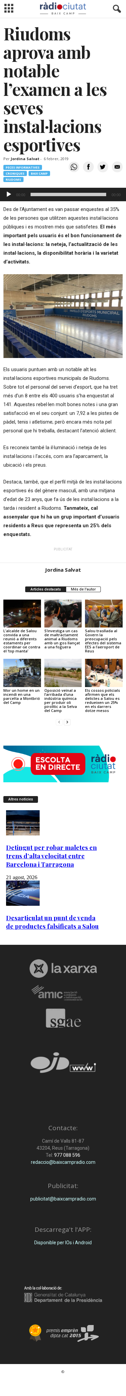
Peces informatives (23, 167)
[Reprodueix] (8, 194)
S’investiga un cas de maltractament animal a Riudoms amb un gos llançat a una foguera (62, 638)
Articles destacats (46, 589)
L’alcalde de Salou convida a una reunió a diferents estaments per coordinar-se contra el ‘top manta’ (21, 640)
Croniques (15, 173)
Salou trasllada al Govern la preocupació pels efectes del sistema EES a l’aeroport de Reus (103, 640)
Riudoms (13, 179)
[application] (63, 194)
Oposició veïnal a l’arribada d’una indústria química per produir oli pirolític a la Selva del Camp (60, 700)
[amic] (63, 993)
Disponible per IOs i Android (63, 1242)
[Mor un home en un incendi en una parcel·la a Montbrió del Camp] (22, 673)
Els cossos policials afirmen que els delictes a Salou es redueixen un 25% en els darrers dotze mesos (102, 700)
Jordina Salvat (25, 158)
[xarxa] (63, 968)
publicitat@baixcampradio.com (63, 1199)
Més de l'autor (83, 589)
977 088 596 (66, 1155)
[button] (115, 9)
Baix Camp (39, 173)
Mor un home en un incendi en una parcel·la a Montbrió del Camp (21, 696)
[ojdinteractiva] (63, 1065)
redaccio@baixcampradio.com (63, 1162)
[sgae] (63, 1018)
